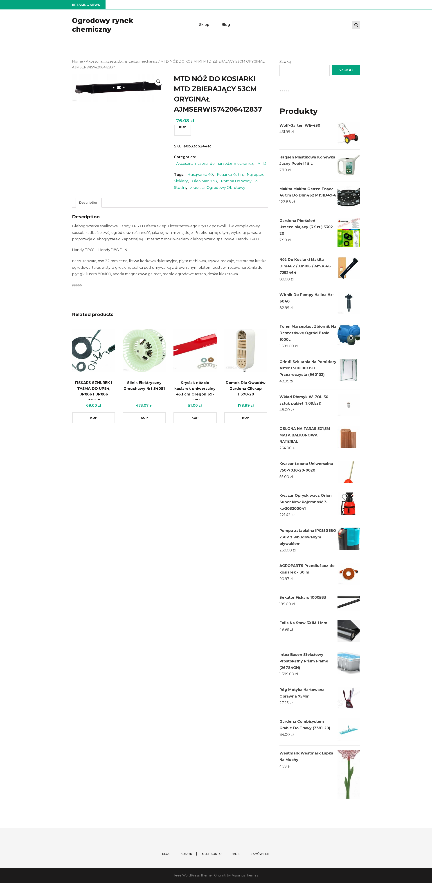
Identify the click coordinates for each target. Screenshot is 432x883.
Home (77, 61)
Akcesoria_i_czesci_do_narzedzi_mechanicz (122, 61)
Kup (182, 127)
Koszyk (186, 854)
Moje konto (212, 854)
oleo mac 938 (204, 181)
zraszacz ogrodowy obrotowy (217, 187)
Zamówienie (260, 854)
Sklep (204, 25)
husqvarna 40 (200, 174)
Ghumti (220, 875)
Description (88, 203)
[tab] (89, 202)
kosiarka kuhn (230, 174)
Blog (225, 25)
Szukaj (285, 61)
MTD (261, 163)
